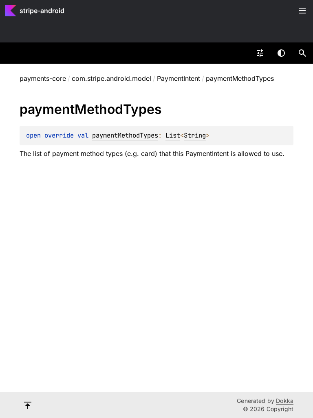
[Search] (302, 53)
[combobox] (260, 53)
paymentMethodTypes (125, 135)
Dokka (284, 400)
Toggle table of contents (302, 10)
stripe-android (42, 11)
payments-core (43, 78)
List (172, 135)
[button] (302, 53)
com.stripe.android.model (111, 78)
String (195, 135)
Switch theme (281, 53)
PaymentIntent (178, 78)
